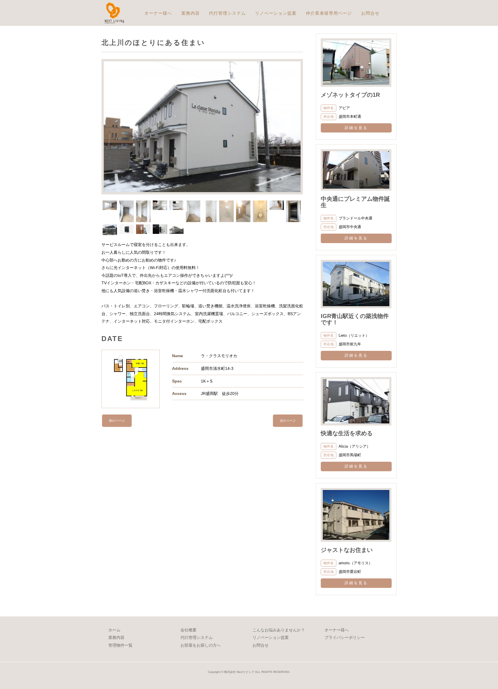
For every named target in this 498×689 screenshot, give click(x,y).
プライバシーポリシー (345, 637)
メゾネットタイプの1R (376, 95)
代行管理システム (227, 13)
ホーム (114, 630)
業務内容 (190, 13)
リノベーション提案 (276, 13)
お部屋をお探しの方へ (200, 645)
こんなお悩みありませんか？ (278, 630)
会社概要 (188, 630)
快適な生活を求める (347, 433)
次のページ (288, 420)
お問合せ (370, 13)
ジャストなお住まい (347, 550)
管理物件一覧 (120, 645)
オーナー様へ (158, 13)
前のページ (117, 420)
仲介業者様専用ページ (329, 13)
